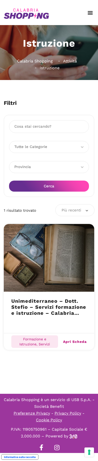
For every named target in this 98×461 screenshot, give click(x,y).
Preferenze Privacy (32, 413)
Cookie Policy (49, 420)
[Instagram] (57, 447)
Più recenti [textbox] (71, 210)
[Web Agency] (73, 436)
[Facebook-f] (41, 447)
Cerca (49, 186)
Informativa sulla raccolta (20, 456)
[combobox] (74, 210)
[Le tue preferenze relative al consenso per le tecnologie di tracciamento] (89, 452)
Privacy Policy (68, 413)
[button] (90, 13)
